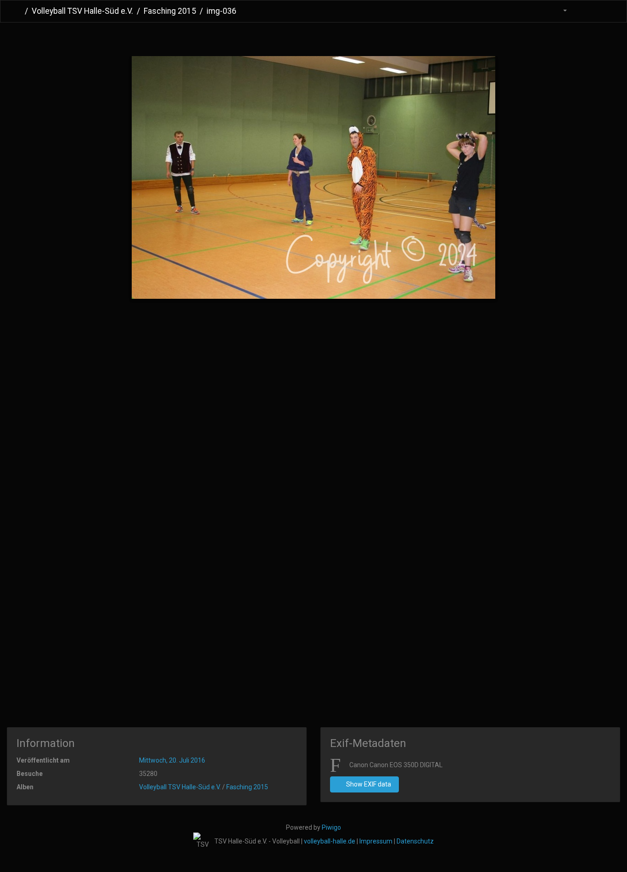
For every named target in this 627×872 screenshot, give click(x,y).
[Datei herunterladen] (602, 11)
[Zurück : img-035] (269, 37)
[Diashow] (583, 11)
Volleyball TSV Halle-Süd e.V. (82, 11)
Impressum (375, 841)
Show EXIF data (368, 784)
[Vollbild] (328, 37)
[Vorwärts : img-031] (358, 37)
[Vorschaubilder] (299, 37)
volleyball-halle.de (329, 841)
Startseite (18, 11)
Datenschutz (415, 841)
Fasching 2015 (170, 11)
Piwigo (331, 827)
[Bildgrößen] (559, 11)
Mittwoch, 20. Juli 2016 (172, 760)
